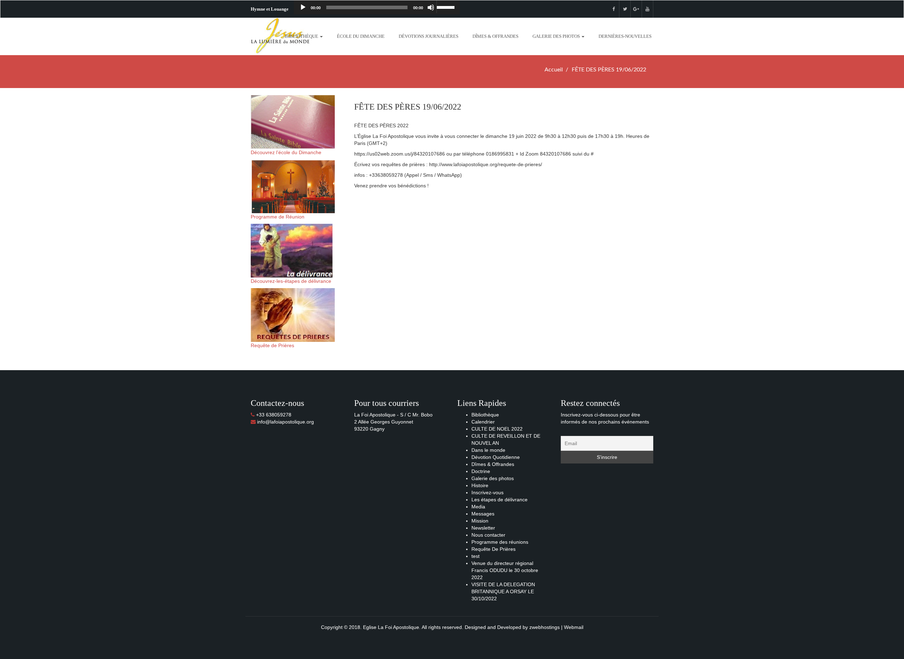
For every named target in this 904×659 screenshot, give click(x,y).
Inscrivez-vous (487, 492)
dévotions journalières (428, 36)
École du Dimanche (361, 36)
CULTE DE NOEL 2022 (497, 429)
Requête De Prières (493, 549)
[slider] (446, 6)
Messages (482, 514)
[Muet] (430, 7)
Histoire (479, 485)
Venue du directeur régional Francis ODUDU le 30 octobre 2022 (504, 570)
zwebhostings (544, 627)
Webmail (573, 627)
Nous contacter (488, 535)
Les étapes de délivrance (499, 499)
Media (478, 506)
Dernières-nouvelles (625, 36)
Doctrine (480, 471)
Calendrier (483, 422)
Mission (479, 521)
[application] (377, 7)
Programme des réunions (499, 542)
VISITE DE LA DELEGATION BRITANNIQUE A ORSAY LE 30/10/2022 (503, 591)
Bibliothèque (302, 36)
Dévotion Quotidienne (495, 457)
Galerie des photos (557, 36)
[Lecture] (303, 7)
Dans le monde (488, 450)
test (475, 556)
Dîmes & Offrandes (495, 36)
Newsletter (483, 528)
